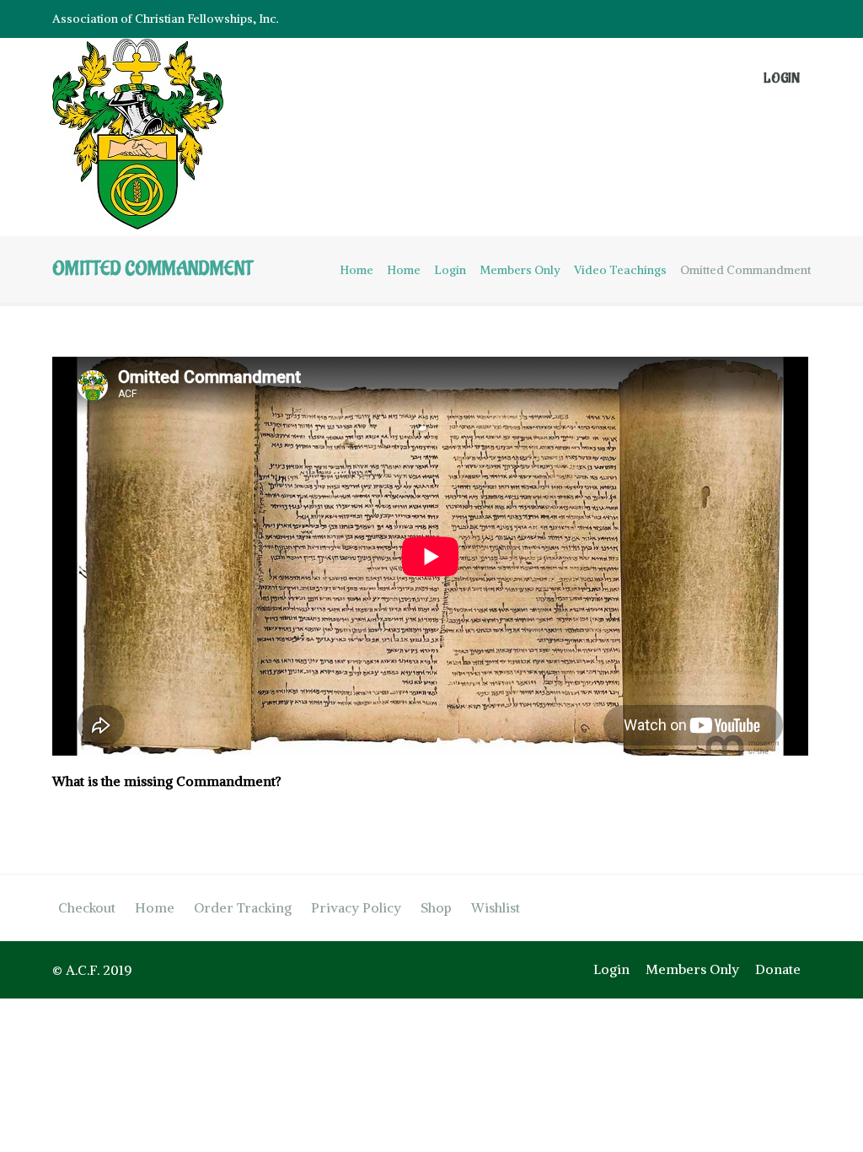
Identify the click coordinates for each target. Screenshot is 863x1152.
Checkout (86, 907)
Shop (436, 907)
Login (782, 78)
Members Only (520, 269)
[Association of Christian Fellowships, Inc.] (147, 137)
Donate (778, 969)
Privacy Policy (356, 907)
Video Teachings (620, 269)
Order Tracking (243, 907)
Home (356, 269)
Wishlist (495, 907)
